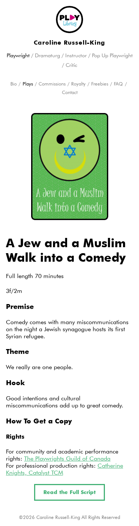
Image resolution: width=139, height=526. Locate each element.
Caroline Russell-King (69, 42)
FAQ (118, 84)
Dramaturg (47, 55)
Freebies (99, 84)
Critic (71, 65)
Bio (13, 84)
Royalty (78, 84)
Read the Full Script (69, 492)
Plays (28, 84)
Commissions (52, 84)
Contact (69, 92)
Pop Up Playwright (112, 55)
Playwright (18, 55)
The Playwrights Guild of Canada (67, 458)
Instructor (76, 55)
